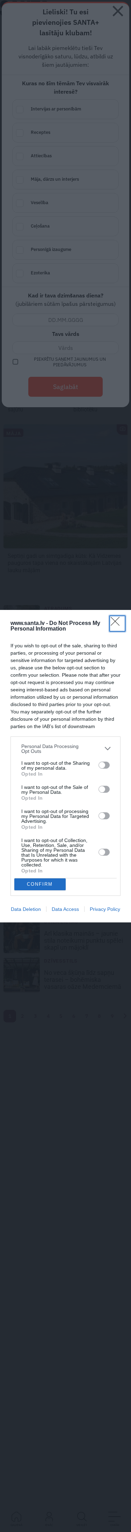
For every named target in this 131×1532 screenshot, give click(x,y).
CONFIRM (40, 884)
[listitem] (65, 749)
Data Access (65, 909)
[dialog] (65, 766)
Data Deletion (26, 909)
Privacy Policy (105, 909)
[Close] (117, 623)
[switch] (104, 765)
